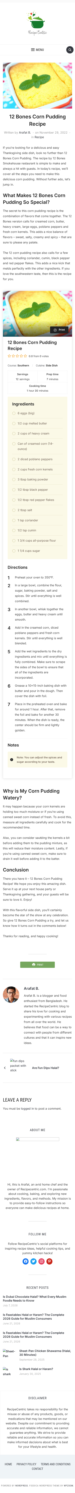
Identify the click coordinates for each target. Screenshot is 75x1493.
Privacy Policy (26, 1464)
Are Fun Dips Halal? (45, 1068)
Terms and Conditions (55, 1464)
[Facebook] (26, 1261)
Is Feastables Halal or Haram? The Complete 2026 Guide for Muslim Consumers (33, 1316)
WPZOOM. (69, 1485)
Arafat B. (25, 132)
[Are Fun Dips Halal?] (19, 1067)
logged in (27, 1108)
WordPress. (22, 1485)
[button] (37, 49)
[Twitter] (33, 1261)
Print (40, 964)
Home (8, 1464)
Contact (37, 1469)
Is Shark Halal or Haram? (36, 1369)
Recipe (39, 137)
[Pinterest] (50, 1261)
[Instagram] (42, 1261)
